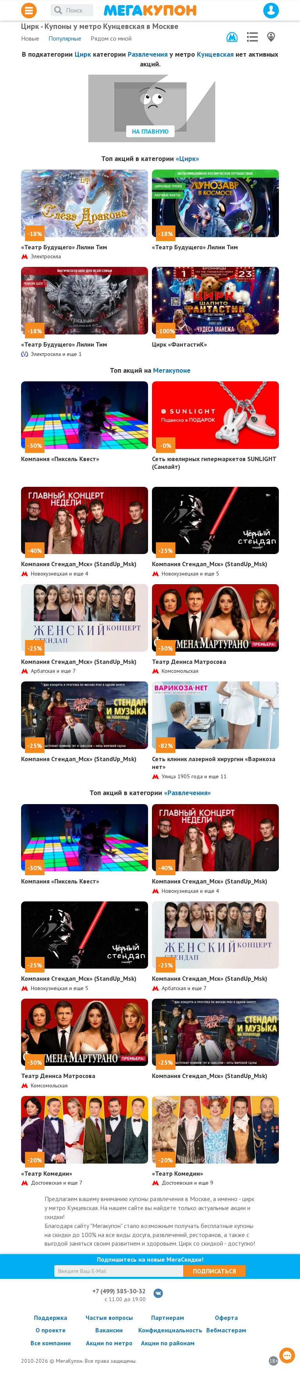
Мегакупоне (172, 370)
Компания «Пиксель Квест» (60, 459)
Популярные (64, 38)
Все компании (50, 1343)
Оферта (226, 1317)
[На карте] (271, 37)
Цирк (83, 54)
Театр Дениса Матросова (189, 661)
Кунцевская (215, 54)
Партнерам (167, 1317)
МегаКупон (150, 10)
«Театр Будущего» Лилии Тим (64, 247)
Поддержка (50, 1317)
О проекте (51, 1330)
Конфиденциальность (167, 1330)
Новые (30, 38)
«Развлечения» (187, 792)
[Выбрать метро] (232, 37)
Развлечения (148, 54)
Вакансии (109, 1330)
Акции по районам (168, 1343)
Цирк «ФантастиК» (179, 344)
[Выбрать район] (252, 37)
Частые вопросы (109, 1317)
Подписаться (214, 1271)
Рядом (111, 38)
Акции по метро (109, 1343)
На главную (150, 131)
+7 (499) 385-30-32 (119, 1291)
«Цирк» (187, 158)
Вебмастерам (226, 1330)
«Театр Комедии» (46, 1173)
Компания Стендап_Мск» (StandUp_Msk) (78, 564)
